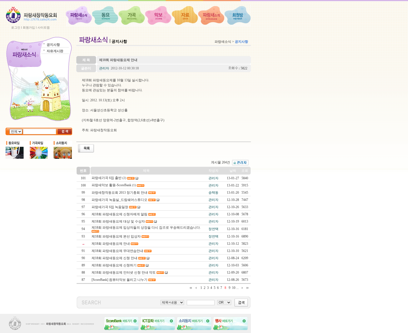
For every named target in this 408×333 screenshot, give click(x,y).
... (237, 288)
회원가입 (29, 27)
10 (233, 288)
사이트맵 (43, 27)
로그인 (15, 27)
